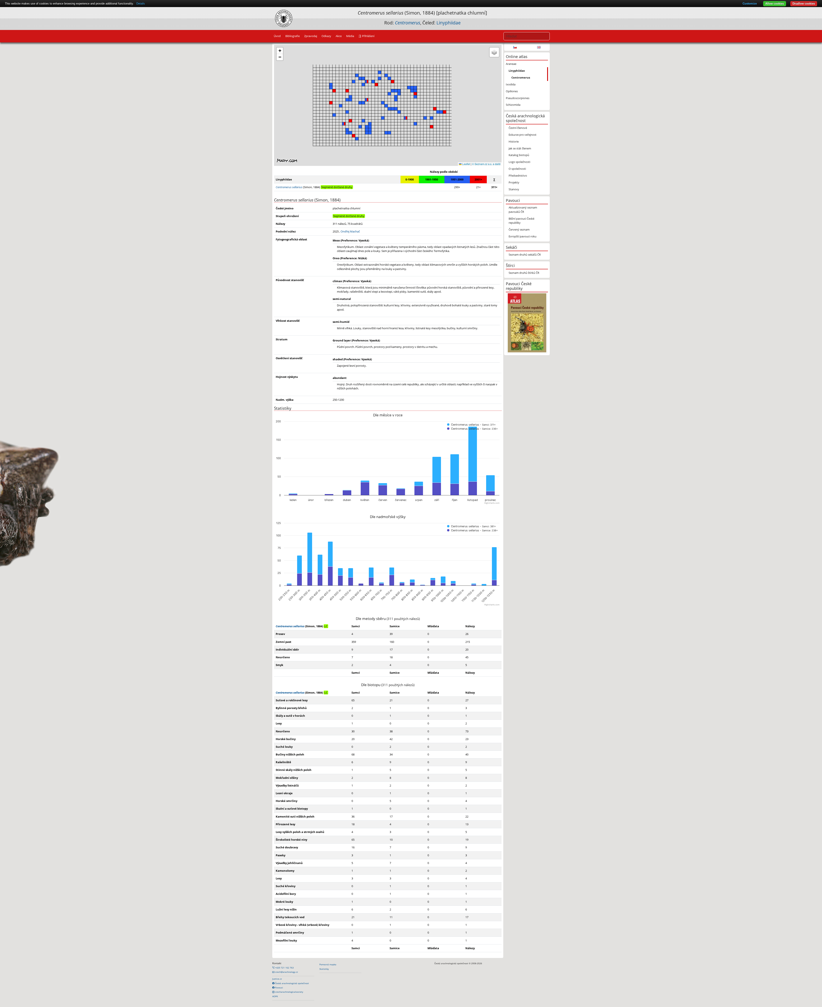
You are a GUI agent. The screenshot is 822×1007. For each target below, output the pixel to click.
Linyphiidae (448, 23)
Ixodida (510, 84)
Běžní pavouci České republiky (521, 221)
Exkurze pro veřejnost (522, 135)
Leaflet (466, 164)
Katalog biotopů (519, 155)
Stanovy (514, 189)
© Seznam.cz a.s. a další (486, 164)
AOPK (275, 996)
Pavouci (278, 987)
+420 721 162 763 (284, 967)
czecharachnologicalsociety (288, 991)
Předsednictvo (518, 175)
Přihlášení (367, 36)
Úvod (277, 36)
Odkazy (326, 36)
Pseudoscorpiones (517, 98)
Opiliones (512, 91)
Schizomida (513, 105)
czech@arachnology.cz (286, 971)
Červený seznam (519, 229)
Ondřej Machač (350, 231)
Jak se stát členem (520, 148)
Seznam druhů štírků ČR (524, 273)
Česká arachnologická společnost (291, 983)
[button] (392, 81)
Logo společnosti (519, 162)
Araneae (511, 64)
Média (350, 36)
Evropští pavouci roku (522, 236)
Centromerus (520, 77)
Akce (339, 36)
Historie (514, 141)
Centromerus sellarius (290, 626)
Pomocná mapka (327, 964)
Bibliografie (292, 36)
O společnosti (517, 169)
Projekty (514, 182)
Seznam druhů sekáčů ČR (525, 254)
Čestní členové (518, 128)
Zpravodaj (310, 36)
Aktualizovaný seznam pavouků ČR (523, 209)
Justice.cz (277, 978)
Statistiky (324, 968)
